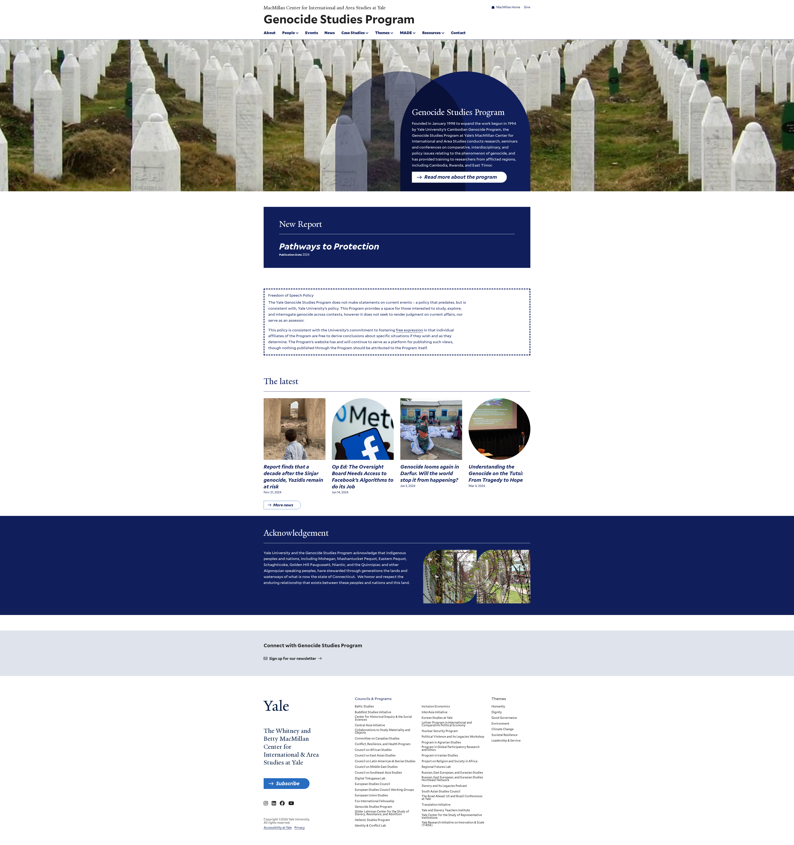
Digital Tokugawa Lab (370, 778)
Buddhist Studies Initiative (373, 712)
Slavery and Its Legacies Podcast (444, 786)
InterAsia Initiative (434, 712)
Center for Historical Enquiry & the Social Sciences (383, 718)
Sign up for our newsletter (292, 658)
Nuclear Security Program (440, 731)
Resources (431, 33)
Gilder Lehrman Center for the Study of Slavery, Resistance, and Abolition (382, 813)
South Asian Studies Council (441, 791)
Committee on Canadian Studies (377, 738)
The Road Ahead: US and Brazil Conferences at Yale (452, 798)
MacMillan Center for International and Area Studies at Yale (325, 8)
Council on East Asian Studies (375, 755)
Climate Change (502, 729)
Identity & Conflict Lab (370, 825)
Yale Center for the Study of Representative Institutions (452, 816)
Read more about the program (460, 177)
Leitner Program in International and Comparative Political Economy (447, 724)
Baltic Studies (364, 706)
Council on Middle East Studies (376, 767)
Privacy (299, 827)
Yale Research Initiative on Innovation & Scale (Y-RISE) (453, 824)
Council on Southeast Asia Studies (378, 772)
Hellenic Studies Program (372, 820)
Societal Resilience (504, 735)
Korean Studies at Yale (437, 718)
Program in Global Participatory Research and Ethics (451, 748)
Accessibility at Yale (278, 827)
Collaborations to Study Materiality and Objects (382, 731)
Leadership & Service (506, 740)
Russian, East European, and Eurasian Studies (452, 772)
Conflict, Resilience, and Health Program (382, 744)
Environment (500, 723)
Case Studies (353, 33)
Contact (458, 33)
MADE (406, 33)
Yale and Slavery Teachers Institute (446, 810)
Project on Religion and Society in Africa (449, 761)
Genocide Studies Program (373, 806)
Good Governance (504, 718)
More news (283, 505)
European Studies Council (372, 784)
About (270, 33)
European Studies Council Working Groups (384, 790)
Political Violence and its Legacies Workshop (453, 736)
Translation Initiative (436, 804)
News (329, 33)
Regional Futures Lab (436, 767)
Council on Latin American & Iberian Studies (385, 761)
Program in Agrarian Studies (441, 742)
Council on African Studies (373, 750)
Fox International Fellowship (374, 801)
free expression (409, 329)
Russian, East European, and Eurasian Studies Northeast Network (452, 779)
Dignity (496, 712)
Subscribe (288, 783)
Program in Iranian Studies (440, 755)
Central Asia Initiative (370, 725)
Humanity (498, 706)
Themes (382, 33)
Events (311, 33)
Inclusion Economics (436, 706)
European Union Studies (371, 795)
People (288, 33)
